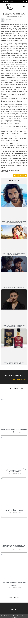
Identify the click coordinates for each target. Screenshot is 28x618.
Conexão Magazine (13, 615)
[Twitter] (26, 1)
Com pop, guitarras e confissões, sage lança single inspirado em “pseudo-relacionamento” (14, 470)
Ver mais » (16, 597)
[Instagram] (24, 1)
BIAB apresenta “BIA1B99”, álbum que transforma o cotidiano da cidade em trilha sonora (14, 547)
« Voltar (11, 597)
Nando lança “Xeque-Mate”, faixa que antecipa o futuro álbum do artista (14, 509)
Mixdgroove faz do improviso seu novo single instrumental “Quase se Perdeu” (14, 430)
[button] (23, 6)
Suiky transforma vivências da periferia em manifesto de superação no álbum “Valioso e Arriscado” (14, 584)
